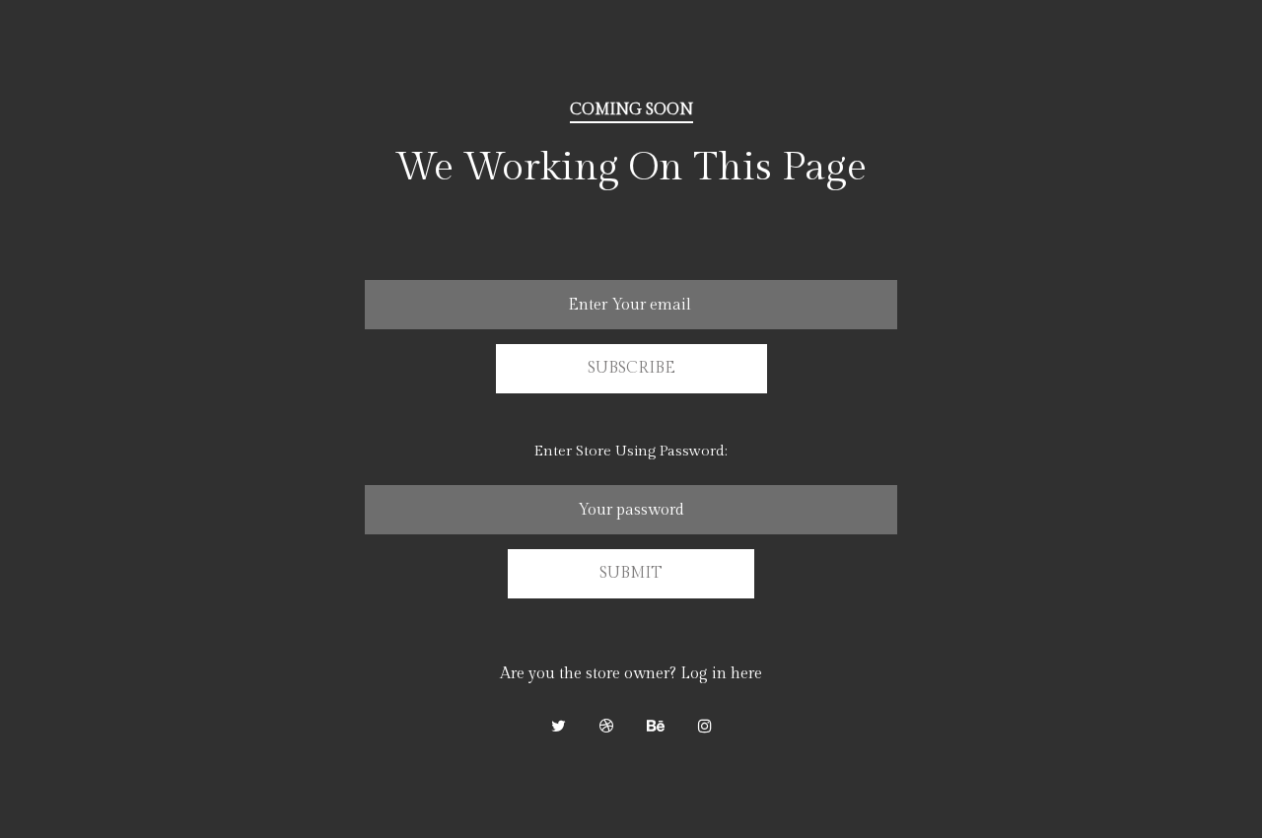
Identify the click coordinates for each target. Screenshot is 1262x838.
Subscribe (631, 368)
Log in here (721, 673)
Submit (631, 573)
